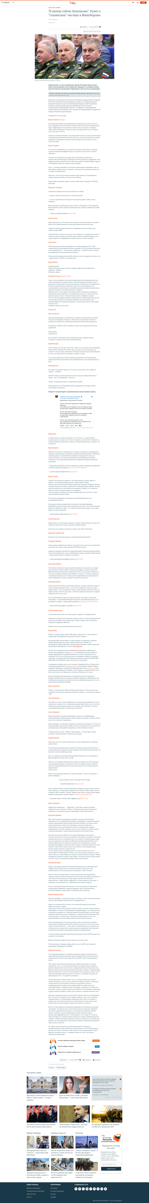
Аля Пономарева (53, 19)
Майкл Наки (52, 434)
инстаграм (58, 95)
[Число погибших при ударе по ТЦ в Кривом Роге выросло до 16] (62, 1164)
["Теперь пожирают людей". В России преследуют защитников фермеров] (86, 1142)
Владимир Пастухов (54, 950)
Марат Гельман (53, 476)
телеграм (66, 95)
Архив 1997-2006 (31, 1194)
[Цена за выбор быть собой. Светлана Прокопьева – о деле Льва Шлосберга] (74, 1084)
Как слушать (54, 1188)
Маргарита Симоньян (55, 187)
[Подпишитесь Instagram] (94, 1188)
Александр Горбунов (54, 564)
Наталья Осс (52, 309)
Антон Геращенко (54, 712)
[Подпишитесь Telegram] (90, 1188)
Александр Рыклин (54, 582)
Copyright (53, 1197)
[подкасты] (138, 2)
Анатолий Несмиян (54, 862)
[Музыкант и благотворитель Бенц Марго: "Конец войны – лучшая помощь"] (42, 1084)
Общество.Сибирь (54, 7)
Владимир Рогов (53, 365)
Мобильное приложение (33, 1188)
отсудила (74, 666)
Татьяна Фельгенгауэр (55, 610)
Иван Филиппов (53, 448)
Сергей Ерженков (54, 519)
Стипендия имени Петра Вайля (35, 1191)
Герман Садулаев (53, 145)
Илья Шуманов (77, 646)
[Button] (83, 27)
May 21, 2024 (72, 213)
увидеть (71, 652)
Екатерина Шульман (54, 541)
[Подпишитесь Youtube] (87, 1188)
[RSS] (98, 1188)
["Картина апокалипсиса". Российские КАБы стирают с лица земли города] (38, 1164)
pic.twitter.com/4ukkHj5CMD (82, 794)
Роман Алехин (52, 218)
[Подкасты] (101, 1188)
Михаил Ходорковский (55, 894)
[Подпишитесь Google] (75, 1188)
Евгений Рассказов (54, 276)
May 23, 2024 (73, 472)
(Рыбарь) (62, 120)
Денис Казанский (53, 686)
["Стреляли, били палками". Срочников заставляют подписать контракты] (86, 1164)
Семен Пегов (52, 242)
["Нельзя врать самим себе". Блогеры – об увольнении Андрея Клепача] (74, 1114)
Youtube (51, 95)
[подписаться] (105, 1188)
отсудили (90, 668)
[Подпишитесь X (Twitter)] (83, 1188)
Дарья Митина (53, 262)
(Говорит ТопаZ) (66, 276)
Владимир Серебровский (56, 533)
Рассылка (53, 1194)
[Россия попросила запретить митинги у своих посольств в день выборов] (62, 1142)
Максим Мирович (54, 803)
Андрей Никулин (53, 738)
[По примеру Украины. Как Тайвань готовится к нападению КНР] (107, 1114)
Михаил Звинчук (54, 120)
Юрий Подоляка (53, 344)
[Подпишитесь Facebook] (79, 1188)
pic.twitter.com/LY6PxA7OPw (89, 601)
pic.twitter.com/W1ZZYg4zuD (78, 467)
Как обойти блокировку (57, 1191)
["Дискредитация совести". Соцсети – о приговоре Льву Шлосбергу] (38, 1142)
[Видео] (133, 2)
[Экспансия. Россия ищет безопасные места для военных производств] (42, 1114)
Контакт (29, 1197)
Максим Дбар (52, 630)
